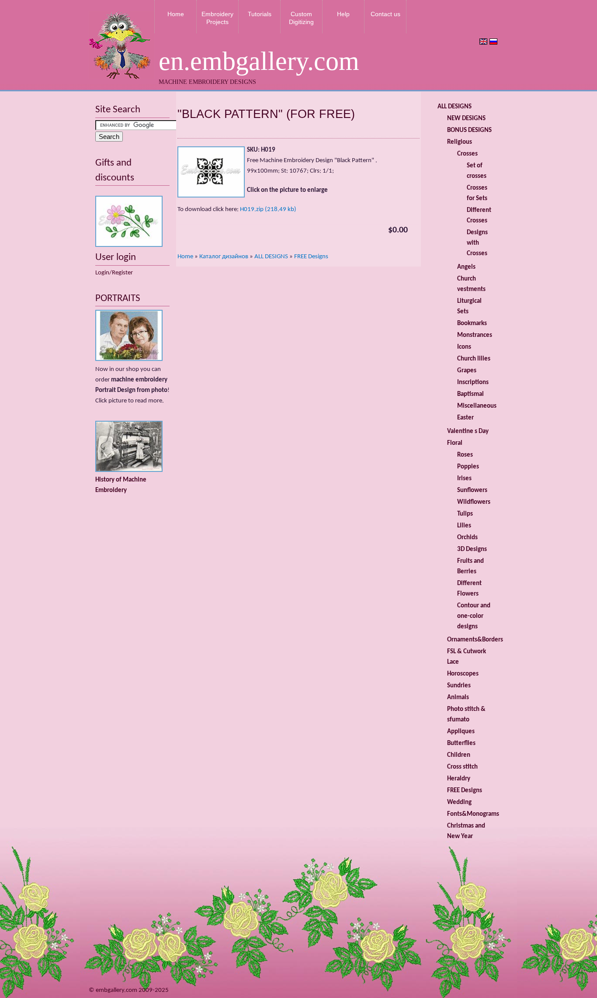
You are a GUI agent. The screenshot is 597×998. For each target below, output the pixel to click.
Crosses (467, 154)
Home (175, 13)
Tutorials (259, 13)
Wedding (459, 802)
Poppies (468, 467)
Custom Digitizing (301, 17)
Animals (458, 697)
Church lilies (473, 359)
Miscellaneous (476, 406)
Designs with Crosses (477, 243)
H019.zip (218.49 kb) (268, 209)
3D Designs (472, 549)
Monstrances (474, 335)
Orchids (467, 537)
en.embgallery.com (259, 61)
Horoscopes (463, 674)
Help (343, 13)
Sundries (459, 686)
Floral (454, 443)
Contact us (385, 13)
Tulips (465, 514)
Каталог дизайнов (223, 256)
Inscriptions (473, 382)
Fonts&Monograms (473, 814)
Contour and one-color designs (473, 616)
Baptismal (470, 394)
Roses (465, 455)
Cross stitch (462, 767)
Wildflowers (473, 502)
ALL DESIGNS (271, 256)
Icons (464, 347)
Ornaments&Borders (475, 640)
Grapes (466, 370)
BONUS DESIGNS (469, 130)
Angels (466, 267)
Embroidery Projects (217, 17)
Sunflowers (472, 490)
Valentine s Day (468, 431)
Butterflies (461, 743)
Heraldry (458, 779)
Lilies (464, 526)
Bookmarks (472, 323)
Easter (465, 418)
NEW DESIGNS (466, 118)
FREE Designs (311, 256)
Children (458, 755)
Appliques (461, 731)
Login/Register (114, 273)
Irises (464, 478)
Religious (459, 142)
